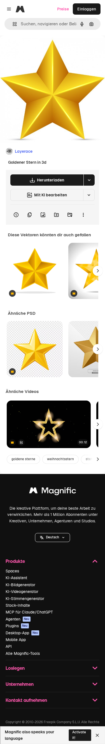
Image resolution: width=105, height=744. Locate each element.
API (9, 646)
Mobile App (16, 639)
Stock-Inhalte (18, 605)
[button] (52, 537)
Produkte (15, 561)
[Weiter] (98, 271)
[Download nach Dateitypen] (89, 180)
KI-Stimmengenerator (25, 598)
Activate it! (79, 735)
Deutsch (52, 537)
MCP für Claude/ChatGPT (29, 612)
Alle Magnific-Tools (23, 653)
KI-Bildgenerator (20, 584)
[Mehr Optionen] (83, 214)
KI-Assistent (16, 577)
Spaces (12, 571)
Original (36, 48)
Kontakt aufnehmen (26, 700)
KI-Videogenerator (22, 591)
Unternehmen (20, 684)
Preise (63, 9)
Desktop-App (22, 632)
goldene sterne (23, 459)
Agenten (17, 619)
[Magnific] (52, 491)
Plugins (17, 625)
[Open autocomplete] (12, 24)
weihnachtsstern (60, 459)
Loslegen (15, 668)
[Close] (97, 735)
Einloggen (86, 9)
